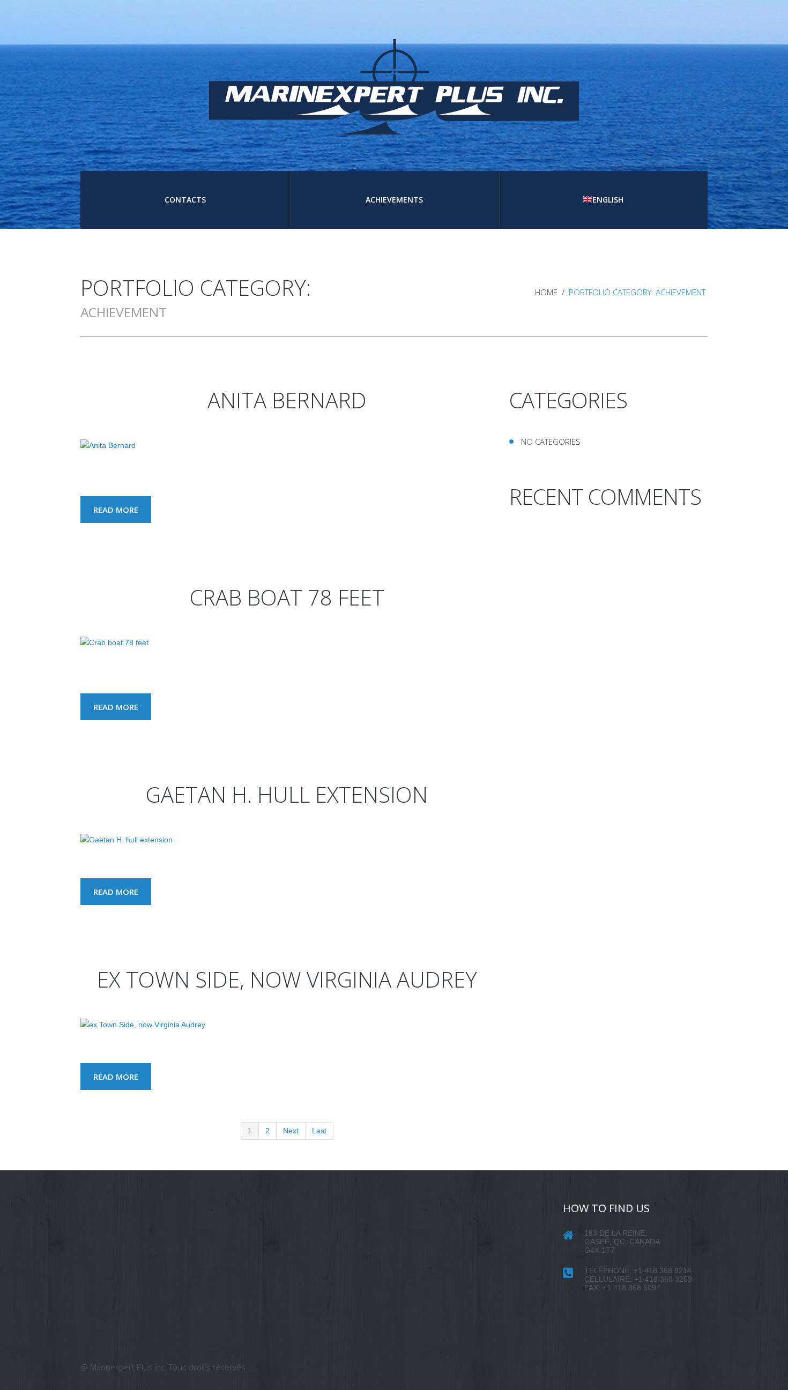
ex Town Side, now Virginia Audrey (287, 979)
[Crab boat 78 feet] (114, 642)
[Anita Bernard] (108, 445)
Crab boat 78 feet (287, 597)
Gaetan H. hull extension (287, 794)
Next (291, 1130)
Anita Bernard (287, 400)
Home (546, 292)
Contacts (185, 200)
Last (319, 1130)
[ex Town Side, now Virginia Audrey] (142, 1024)
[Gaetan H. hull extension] (126, 839)
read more (115, 509)
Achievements (394, 200)
